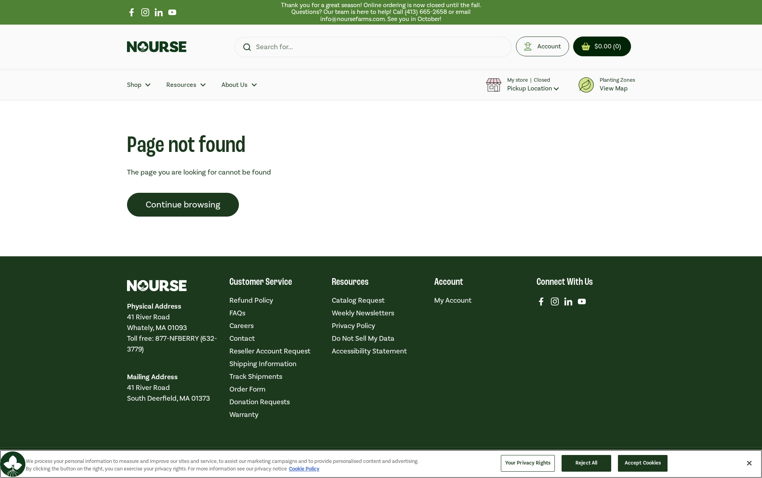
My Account (452, 300)
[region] (381, 12)
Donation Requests (259, 402)
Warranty (243, 414)
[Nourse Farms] (157, 46)
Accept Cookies (643, 463)
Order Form (247, 389)
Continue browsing (183, 204)
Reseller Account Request (269, 351)
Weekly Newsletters (363, 313)
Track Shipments (255, 376)
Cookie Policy (304, 469)
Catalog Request (358, 300)
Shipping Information (262, 364)
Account (549, 46)
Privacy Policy (353, 325)
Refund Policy (251, 300)
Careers (241, 325)
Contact (242, 338)
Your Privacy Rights (527, 463)
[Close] (749, 463)
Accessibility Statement (369, 351)
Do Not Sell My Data (363, 338)
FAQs (237, 313)
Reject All (586, 463)
